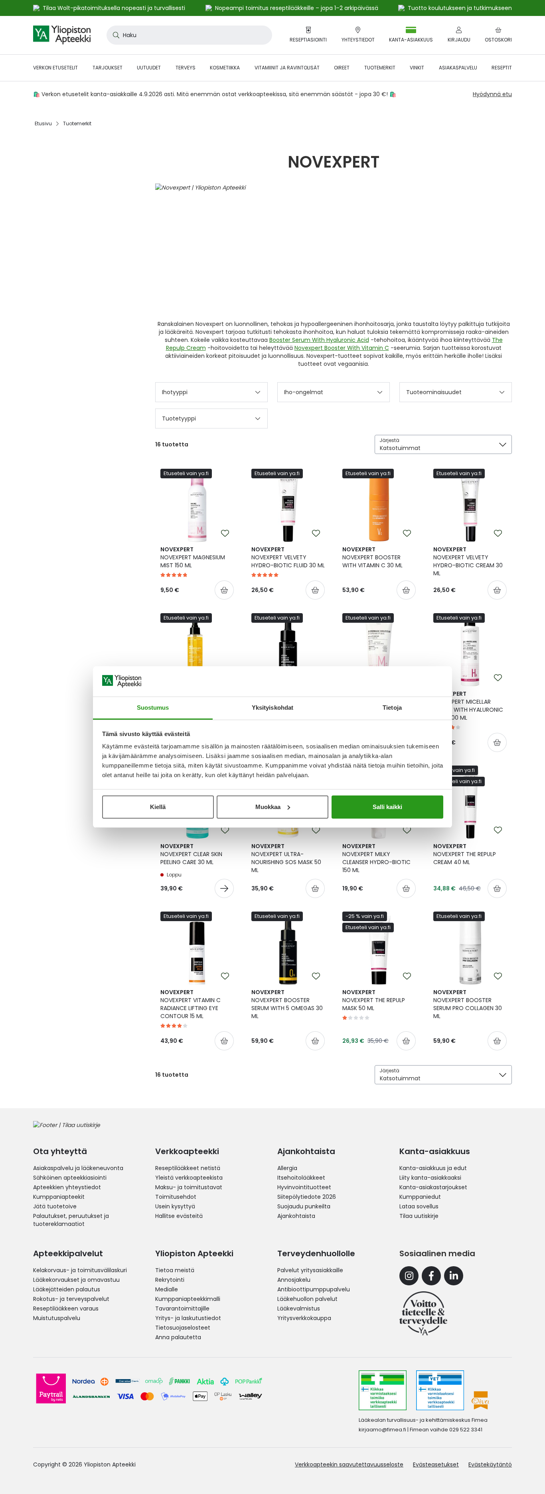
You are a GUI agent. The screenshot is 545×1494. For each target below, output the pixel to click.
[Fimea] (383, 1390)
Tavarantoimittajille (182, 1308)
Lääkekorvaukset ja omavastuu (76, 1280)
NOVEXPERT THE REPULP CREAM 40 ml (464, 854)
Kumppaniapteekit (59, 1197)
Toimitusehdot (175, 1197)
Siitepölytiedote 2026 (306, 1197)
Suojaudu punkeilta (303, 1206)
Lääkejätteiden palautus (66, 1289)
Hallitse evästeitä (179, 1216)
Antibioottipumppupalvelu (313, 1289)
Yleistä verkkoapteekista (189, 1178)
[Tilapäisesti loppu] (224, 888)
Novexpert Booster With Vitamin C (341, 348)
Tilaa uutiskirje (418, 1216)
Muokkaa (267, 806)
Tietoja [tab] (392, 707)
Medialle (166, 1289)
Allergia (287, 1168)
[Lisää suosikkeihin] (225, 533)
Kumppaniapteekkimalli (187, 1299)
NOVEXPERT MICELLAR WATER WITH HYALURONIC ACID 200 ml (468, 706)
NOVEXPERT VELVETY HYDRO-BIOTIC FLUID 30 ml (288, 557)
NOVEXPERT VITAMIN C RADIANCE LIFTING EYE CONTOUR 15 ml (190, 1004)
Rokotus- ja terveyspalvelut (71, 1299)
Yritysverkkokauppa (304, 1318)
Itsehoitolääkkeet (301, 1178)
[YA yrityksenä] (423, 1313)
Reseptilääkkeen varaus (66, 1308)
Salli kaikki (387, 806)
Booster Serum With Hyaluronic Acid (319, 340)
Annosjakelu (293, 1280)
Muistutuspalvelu (56, 1318)
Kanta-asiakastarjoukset (433, 1187)
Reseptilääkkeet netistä (187, 1168)
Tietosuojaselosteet (182, 1328)
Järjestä (389, 440)
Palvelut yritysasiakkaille (310, 1270)
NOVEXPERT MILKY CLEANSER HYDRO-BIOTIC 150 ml (376, 858)
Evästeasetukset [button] (436, 1464)
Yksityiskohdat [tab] (272, 707)
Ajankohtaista (296, 1216)
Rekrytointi (169, 1280)
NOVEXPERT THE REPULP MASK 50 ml (373, 1000)
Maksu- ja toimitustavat (188, 1187)
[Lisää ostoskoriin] (224, 590)
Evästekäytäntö (490, 1464)
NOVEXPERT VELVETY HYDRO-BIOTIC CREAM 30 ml (468, 561)
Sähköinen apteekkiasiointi (70, 1178)
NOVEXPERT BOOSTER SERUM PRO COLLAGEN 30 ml (467, 1004)
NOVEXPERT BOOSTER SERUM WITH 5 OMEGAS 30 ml (287, 1004)
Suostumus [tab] (153, 707)
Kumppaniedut (420, 1197)
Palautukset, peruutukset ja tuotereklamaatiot (71, 1220)
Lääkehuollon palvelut (307, 1299)
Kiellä (158, 806)
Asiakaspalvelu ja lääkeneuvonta (78, 1168)
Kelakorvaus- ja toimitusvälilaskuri (80, 1270)
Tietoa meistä (174, 1270)
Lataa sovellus (418, 1206)
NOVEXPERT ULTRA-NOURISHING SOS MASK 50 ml (286, 858)
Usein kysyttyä (175, 1206)
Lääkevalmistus (298, 1308)
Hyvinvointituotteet (304, 1187)
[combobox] (189, 35)
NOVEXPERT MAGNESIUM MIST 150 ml (192, 557)
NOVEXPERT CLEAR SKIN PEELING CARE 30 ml (191, 854)
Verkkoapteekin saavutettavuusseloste (349, 1464)
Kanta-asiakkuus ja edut (433, 1168)
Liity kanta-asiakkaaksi (430, 1178)
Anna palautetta (178, 1337)
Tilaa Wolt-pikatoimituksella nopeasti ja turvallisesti (114, 8)
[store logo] (62, 35)
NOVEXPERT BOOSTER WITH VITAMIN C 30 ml (372, 557)
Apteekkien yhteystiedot (67, 1187)
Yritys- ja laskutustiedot (188, 1318)
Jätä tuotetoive (55, 1206)
